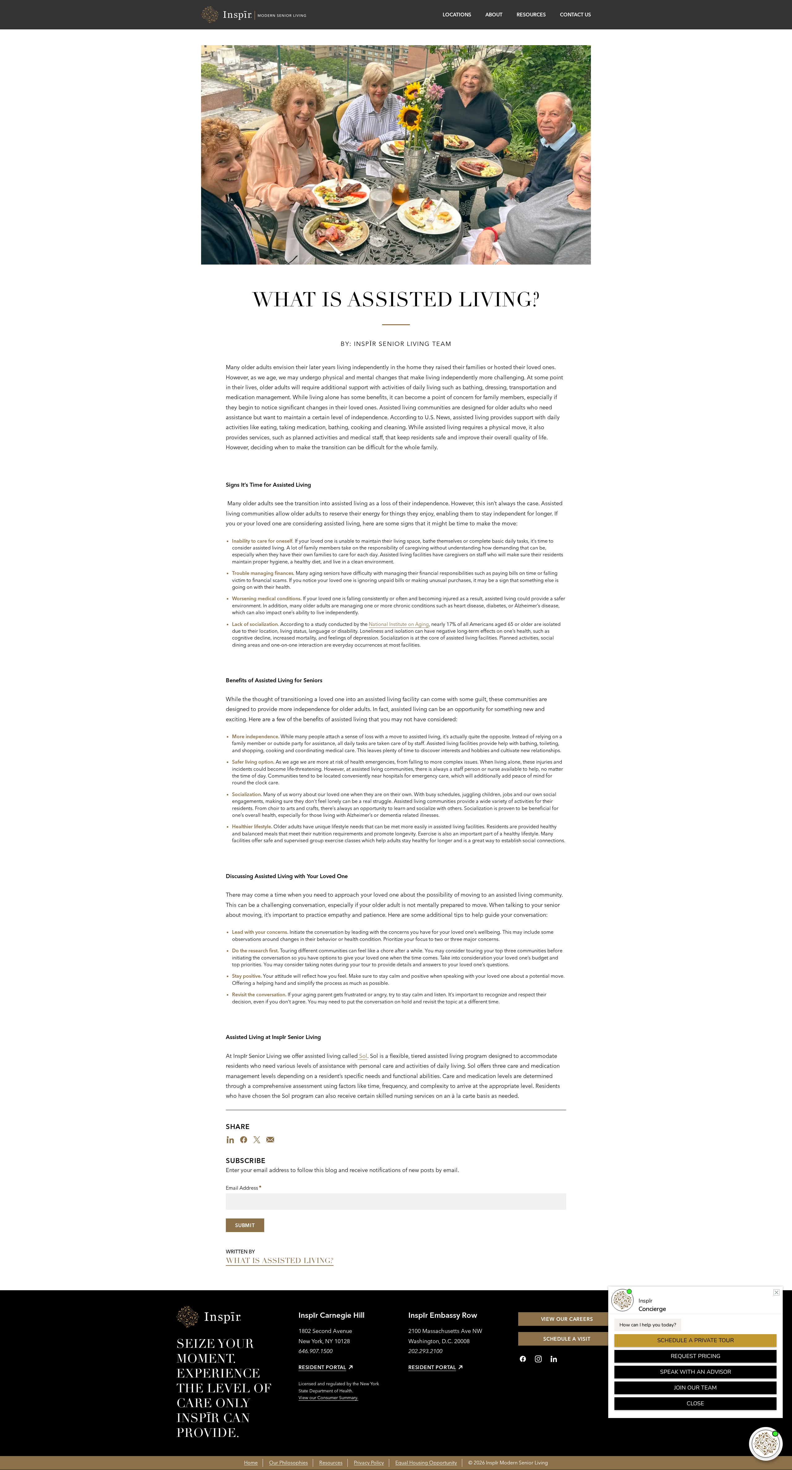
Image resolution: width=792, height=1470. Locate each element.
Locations (457, 14)
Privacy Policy (369, 1462)
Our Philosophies (288, 1462)
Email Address (243, 1188)
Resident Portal (322, 1367)
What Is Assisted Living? (280, 1260)
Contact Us (575, 14)
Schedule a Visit (567, 1339)
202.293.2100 (425, 1351)
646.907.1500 (316, 1351)
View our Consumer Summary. (328, 1397)
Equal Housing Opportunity (426, 1462)
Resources (531, 14)
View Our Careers (567, 1319)
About (493, 14)
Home (251, 1462)
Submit (245, 1225)
